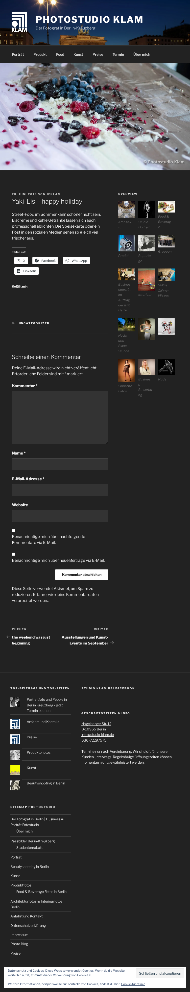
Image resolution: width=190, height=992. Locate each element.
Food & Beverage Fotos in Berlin (41, 891)
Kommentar (25, 385)
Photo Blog (19, 944)
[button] (128, 215)
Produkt (40, 54)
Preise (98, 54)
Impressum (19, 935)
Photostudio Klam (89, 19)
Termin (118, 54)
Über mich (141, 54)
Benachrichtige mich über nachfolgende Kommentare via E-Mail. (48, 539)
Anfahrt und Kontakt (43, 722)
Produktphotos (38, 752)
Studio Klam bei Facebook (108, 688)
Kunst (78, 54)
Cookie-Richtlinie (133, 984)
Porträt (18, 54)
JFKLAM (54, 194)
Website (20, 505)
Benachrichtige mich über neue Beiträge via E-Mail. (58, 560)
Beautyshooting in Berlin (46, 783)
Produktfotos (20, 885)
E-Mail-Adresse (28, 479)
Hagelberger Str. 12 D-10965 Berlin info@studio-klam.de (97, 729)
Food (60, 54)
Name (19, 453)
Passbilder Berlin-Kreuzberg (32, 841)
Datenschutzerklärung (28, 925)
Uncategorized (34, 323)
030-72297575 (93, 740)
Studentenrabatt (29, 847)
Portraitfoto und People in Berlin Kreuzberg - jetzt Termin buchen (47, 705)
